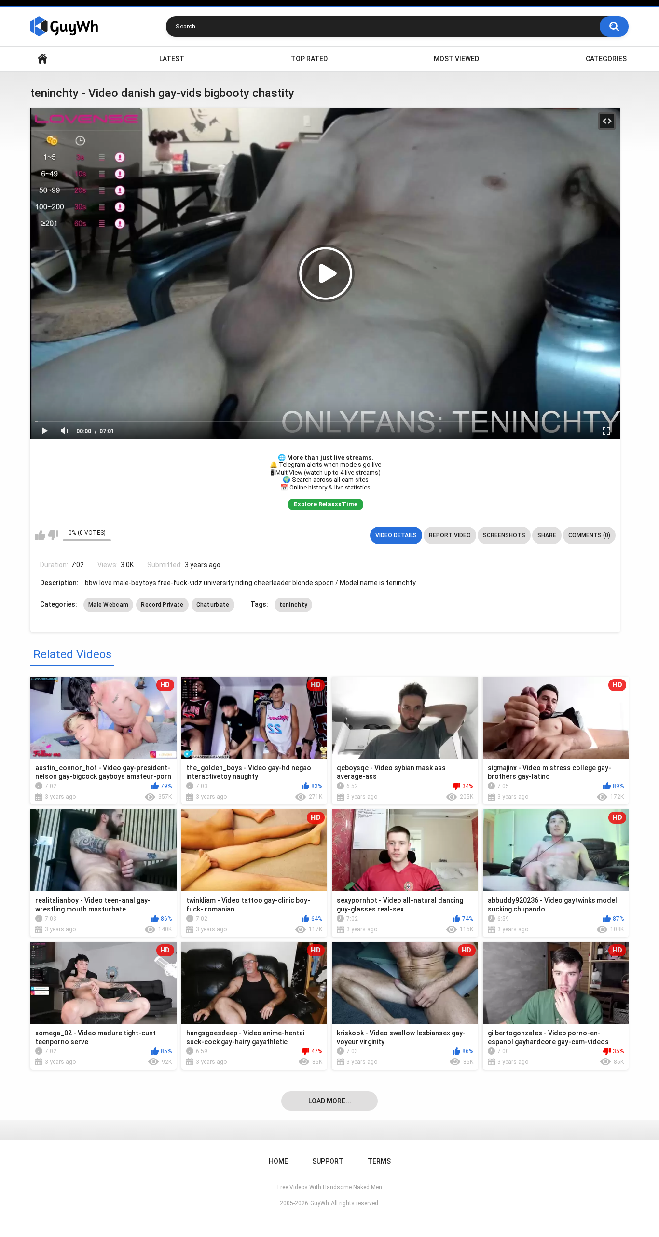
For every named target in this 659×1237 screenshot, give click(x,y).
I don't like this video (53, 535)
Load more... (329, 1101)
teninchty (293, 604)
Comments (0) (589, 535)
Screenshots (504, 535)
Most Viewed (456, 59)
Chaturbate (213, 604)
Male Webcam (108, 604)
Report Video (450, 535)
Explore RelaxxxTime (325, 504)
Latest (171, 59)
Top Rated (309, 59)
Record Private (162, 604)
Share (546, 535)
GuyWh (319, 1203)
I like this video (40, 535)
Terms (379, 1161)
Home (42, 59)
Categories (606, 59)
